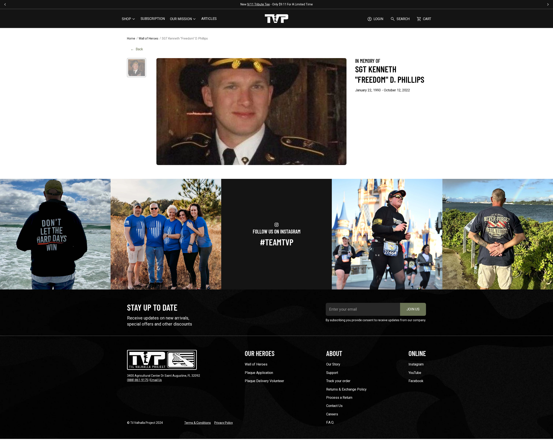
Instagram (416, 364)
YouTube (414, 373)
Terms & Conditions (197, 422)
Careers (332, 414)
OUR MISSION (181, 19)
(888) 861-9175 (137, 380)
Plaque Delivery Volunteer (264, 381)
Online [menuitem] (417, 353)
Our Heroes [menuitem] (260, 353)
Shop (126, 19)
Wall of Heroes (148, 38)
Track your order (338, 381)
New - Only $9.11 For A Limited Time (187, 4)
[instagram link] (55, 234)
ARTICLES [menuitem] (209, 19)
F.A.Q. (330, 422)
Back (136, 49)
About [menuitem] (334, 353)
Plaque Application (259, 373)
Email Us (156, 380)
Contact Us (334, 406)
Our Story (333, 364)
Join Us (413, 309)
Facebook (415, 381)
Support (332, 373)
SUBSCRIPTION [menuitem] (153, 19)
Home (131, 38)
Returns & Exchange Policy (346, 389)
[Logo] (276, 19)
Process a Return (339, 398)
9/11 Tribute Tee (169, 4)
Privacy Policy (223, 422)
